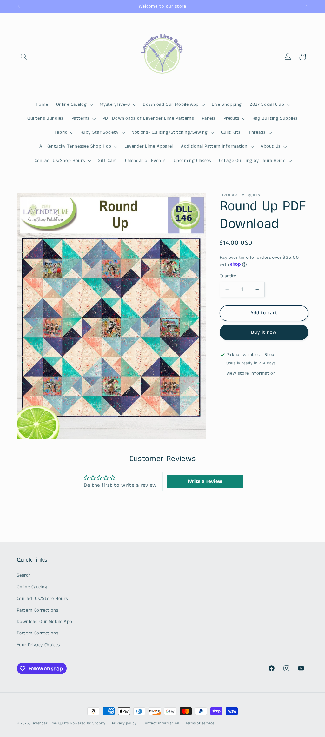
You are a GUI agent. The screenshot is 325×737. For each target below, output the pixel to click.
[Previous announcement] (19, 6)
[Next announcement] (306, 6)
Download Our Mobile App (45, 622)
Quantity (228, 276)
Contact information (161, 723)
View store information (251, 373)
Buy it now (264, 332)
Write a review (205, 481)
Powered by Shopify (88, 723)
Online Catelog (32, 587)
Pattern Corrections (37, 610)
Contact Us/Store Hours (42, 598)
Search (24, 575)
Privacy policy (124, 723)
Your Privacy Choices (38, 645)
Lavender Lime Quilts (50, 723)
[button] (24, 57)
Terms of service (200, 723)
